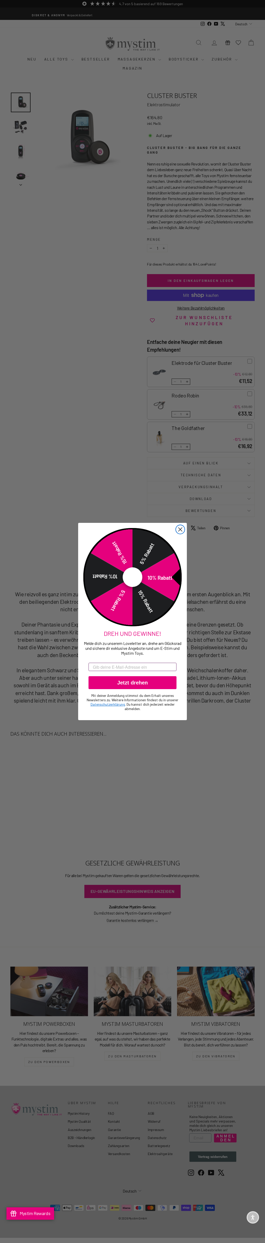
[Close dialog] (180, 529)
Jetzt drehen (132, 682)
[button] (253, 1217)
